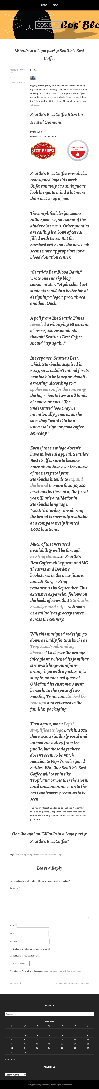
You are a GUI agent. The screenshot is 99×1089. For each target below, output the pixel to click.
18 (37, 1044)
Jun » (13, 1059)
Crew (55, 5)
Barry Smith (16, 983)
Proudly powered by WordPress (38, 1084)
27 (62, 1048)
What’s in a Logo (49, 97)
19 (49, 1044)
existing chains (44, 556)
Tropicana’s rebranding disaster (52, 649)
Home (44, 5)
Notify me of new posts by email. (27, 956)
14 (75, 1039)
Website (13, 941)
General (22, 82)
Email (13, 933)
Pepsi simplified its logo (52, 727)
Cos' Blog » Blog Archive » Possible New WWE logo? (40, 854)
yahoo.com (75, 89)
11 (37, 1039)
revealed (38, 324)
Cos (13, 77)
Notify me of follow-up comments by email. (31, 949)
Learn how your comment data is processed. (63, 971)
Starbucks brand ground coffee (59, 603)
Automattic (68, 1084)
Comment (15, 888)
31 (25, 1052)
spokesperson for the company (58, 389)
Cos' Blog (49, 25)
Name (13, 925)
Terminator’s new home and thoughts (71, 983)
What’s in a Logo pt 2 (71, 97)
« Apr (7, 1059)
